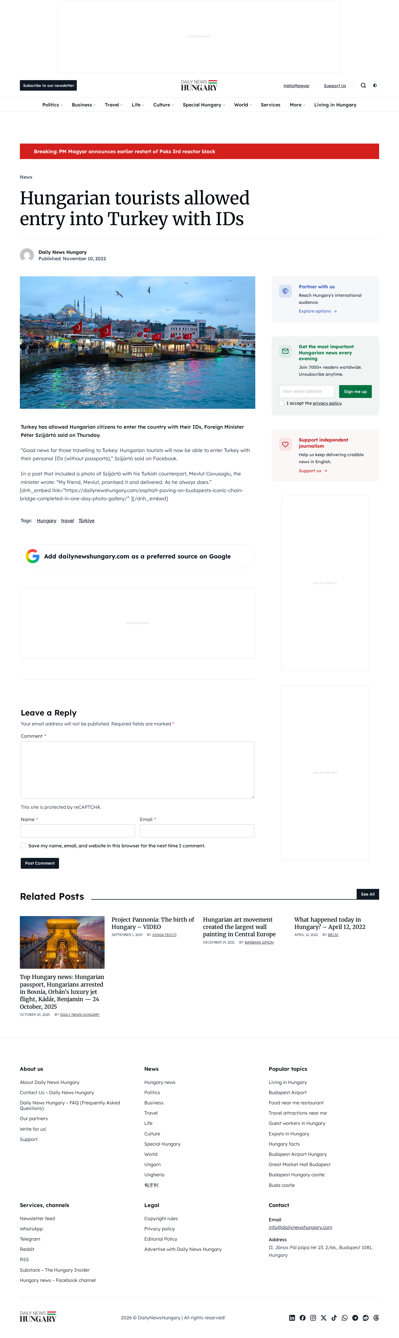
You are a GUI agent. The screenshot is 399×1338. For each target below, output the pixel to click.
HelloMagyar (297, 85)
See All (368, 894)
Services (270, 105)
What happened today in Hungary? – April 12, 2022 (329, 923)
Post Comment (40, 863)
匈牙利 (151, 1185)
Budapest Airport (288, 1092)
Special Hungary (202, 105)
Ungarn (152, 1164)
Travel (112, 105)
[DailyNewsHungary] (199, 85)
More (295, 105)
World (241, 105)
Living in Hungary (335, 105)
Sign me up (355, 391)
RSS (24, 1259)
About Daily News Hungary (49, 1082)
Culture (161, 105)
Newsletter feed (37, 1218)
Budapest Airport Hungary (298, 1154)
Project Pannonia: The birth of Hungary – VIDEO (153, 923)
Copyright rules (161, 1218)
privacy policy (327, 403)
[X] (324, 1318)
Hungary (46, 520)
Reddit (27, 1249)
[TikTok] (334, 1318)
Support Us (335, 85)
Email (148, 819)
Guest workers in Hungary (297, 1123)
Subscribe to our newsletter (48, 85)
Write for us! (33, 1129)
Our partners (34, 1118)
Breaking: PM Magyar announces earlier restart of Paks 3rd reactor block (124, 151)
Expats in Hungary (289, 1134)
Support (29, 1139)
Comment (33, 736)
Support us (310, 471)
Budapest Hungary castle (297, 1174)
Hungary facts (284, 1144)
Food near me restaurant (296, 1103)
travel (67, 520)
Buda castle (282, 1185)
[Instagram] (313, 1318)
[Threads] (376, 1318)
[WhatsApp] (345, 1318)
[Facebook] (303, 1318)
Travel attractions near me (298, 1113)
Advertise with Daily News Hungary (183, 1249)
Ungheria (154, 1174)
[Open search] (363, 85)
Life (136, 105)
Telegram (30, 1239)
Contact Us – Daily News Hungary (57, 1092)
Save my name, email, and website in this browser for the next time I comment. (116, 846)
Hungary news (160, 1082)
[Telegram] (355, 1318)
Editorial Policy (160, 1239)
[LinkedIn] (292, 1318)
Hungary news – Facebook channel (58, 1280)
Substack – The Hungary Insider (55, 1270)
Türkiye (86, 520)
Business (82, 105)
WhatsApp (31, 1229)
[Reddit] (366, 1318)
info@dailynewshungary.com (300, 1227)
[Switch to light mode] (375, 85)
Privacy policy (159, 1229)
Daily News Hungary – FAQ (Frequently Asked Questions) (70, 1105)
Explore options (315, 311)
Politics (50, 105)
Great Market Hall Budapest (300, 1164)
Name (29, 819)
